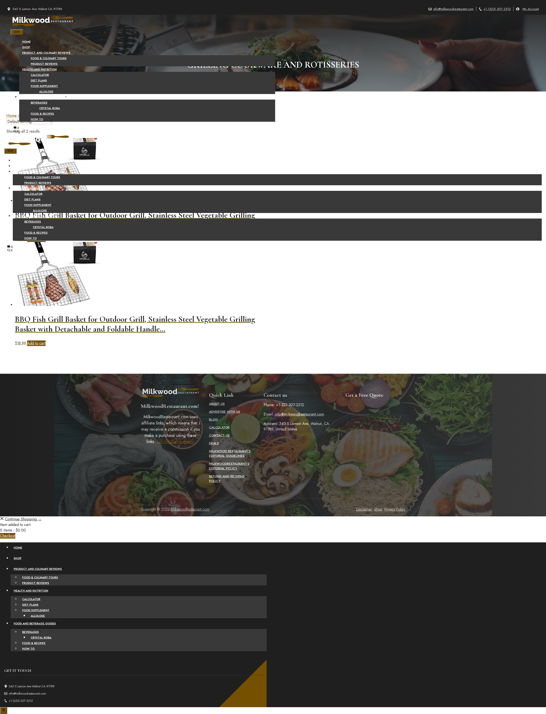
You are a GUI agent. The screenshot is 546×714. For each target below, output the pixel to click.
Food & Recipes (42, 114)
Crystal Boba (49, 108)
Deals (214, 443)
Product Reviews (44, 64)
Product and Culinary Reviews (46, 53)
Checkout (7, 536)
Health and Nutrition (39, 69)
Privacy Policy (394, 509)
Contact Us (219, 435)
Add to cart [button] (36, 343)
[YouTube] (286, 261)
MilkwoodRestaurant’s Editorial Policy (229, 466)
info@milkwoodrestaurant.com (453, 9)
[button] (16, 132)
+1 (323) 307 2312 (497, 9)
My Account (531, 9)
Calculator (40, 75)
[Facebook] (259, 261)
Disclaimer (364, 509)
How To (37, 119)
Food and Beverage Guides (43, 97)
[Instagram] (277, 261)
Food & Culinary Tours (49, 58)
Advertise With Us (224, 411)
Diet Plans (39, 80)
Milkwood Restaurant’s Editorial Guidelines (229, 453)
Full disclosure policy (175, 442)
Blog (213, 419)
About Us (217, 403)
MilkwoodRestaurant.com (190, 509)
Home (26, 42)
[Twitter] (268, 261)
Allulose (46, 92)
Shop (26, 47)
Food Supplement (44, 86)
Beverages (39, 103)
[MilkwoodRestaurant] (43, 27)
